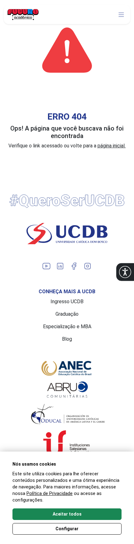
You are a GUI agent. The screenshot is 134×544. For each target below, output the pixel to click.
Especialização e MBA (67, 326)
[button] (125, 272)
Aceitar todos (67, 514)
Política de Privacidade (49, 493)
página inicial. (112, 146)
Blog (67, 339)
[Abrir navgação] (121, 14)
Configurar (67, 528)
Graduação (67, 314)
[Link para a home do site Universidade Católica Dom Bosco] (67, 233)
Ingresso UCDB (67, 301)
